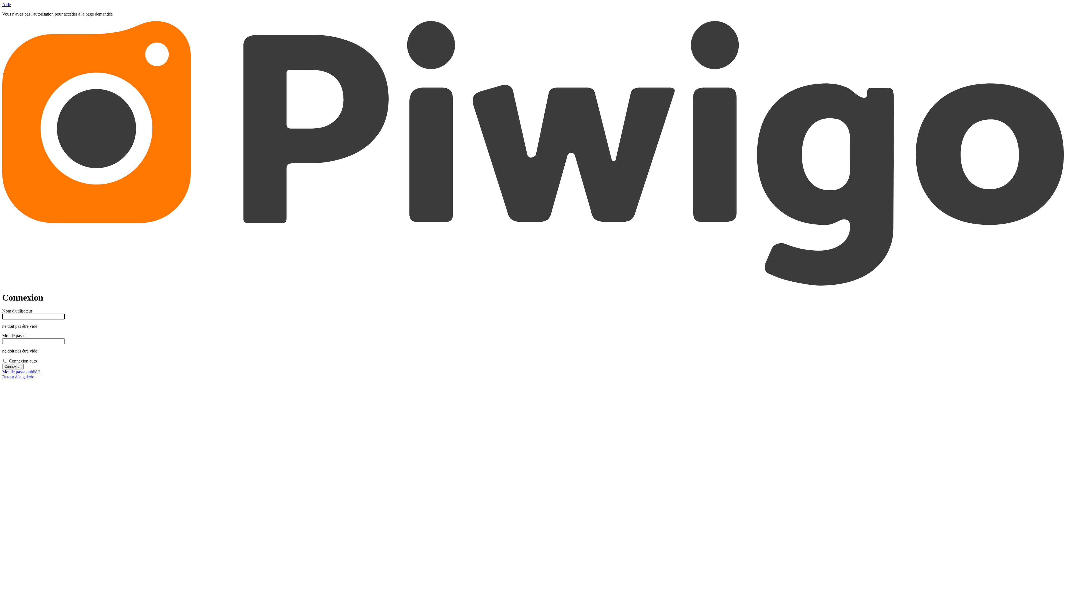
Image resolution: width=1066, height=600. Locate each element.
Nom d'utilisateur (17, 311)
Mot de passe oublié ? (21, 371)
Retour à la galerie (18, 376)
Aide (6, 4)
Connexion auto (23, 361)
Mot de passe (13, 335)
